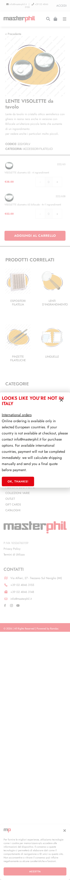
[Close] (61, 400)
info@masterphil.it (27, 439)
